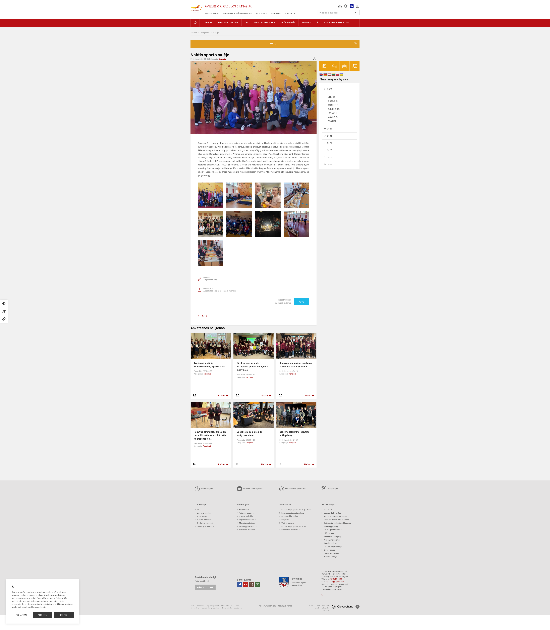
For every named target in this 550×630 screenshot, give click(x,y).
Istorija (200, 509)
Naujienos (205, 33)
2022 (329, 150)
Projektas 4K (244, 509)
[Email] (257, 584)
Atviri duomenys (330, 557)
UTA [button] (246, 22)
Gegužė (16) (333, 105)
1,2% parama (329, 533)
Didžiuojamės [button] (288, 22)
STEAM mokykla (246, 516)
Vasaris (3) (333, 117)
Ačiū (301, 302)
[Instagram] (251, 584)
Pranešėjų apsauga (331, 526)
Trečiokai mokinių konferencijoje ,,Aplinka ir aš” (210, 365)
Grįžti (204, 316)
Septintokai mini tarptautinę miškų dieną (294, 434)
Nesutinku (42, 615)
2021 (329, 157)
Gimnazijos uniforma (205, 526)
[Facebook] (239, 584)
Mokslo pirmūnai (204, 520)
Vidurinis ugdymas (247, 513)
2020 (329, 164)
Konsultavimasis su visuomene (336, 520)
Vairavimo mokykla (247, 530)
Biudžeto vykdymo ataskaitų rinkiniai (296, 509)
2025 (329, 129)
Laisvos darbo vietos (332, 513)
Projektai (285, 520)
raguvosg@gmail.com (335, 582)
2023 (329, 143)
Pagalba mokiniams (247, 520)
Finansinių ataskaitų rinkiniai (293, 513)
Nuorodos (328, 509)
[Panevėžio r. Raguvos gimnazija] (196, 7)
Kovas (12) (332, 113)
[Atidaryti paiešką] (356, 13)
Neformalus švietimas (295, 488)
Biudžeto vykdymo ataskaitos (293, 526)
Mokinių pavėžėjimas (253, 488)
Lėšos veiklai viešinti (289, 516)
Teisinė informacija (331, 553)
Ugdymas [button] (207, 22)
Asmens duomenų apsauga (335, 516)
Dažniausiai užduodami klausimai (337, 523)
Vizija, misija (202, 516)
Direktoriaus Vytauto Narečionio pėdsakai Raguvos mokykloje (253, 366)
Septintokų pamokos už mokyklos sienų (249, 434)
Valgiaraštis (332, 488)
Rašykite (200, 587)
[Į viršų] (357, 607)
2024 (329, 136)
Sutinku (63, 615)
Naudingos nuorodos (332, 530)
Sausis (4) (332, 121)
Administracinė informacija (237, 13)
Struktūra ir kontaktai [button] (336, 22)
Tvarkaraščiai (206, 488)
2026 (329, 89)
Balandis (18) (334, 109)
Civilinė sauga (329, 550)
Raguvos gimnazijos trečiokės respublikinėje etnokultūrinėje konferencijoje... (210, 435)
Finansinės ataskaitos (290, 530)
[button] (340, 6)
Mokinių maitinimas (247, 523)
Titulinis (193, 33)
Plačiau (221, 395)
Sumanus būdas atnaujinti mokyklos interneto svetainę (319, 608)
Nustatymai (21, 615)
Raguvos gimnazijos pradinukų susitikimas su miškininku (295, 365)
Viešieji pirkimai (287, 523)
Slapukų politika (330, 543)
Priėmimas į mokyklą (332, 536)
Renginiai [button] (306, 22)
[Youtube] (245, 584)
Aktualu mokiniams (332, 540)
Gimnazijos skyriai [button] (228, 22)
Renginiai (217, 33)
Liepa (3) (331, 97)
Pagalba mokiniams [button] (264, 22)
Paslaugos (261, 13)
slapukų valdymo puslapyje (34, 607)
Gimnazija (276, 13)
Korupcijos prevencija (333, 547)
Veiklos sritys (212, 13)
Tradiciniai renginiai (205, 523)
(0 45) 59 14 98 (336, 579)
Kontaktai (290, 13)
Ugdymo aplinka (204, 513)
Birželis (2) (333, 101)
